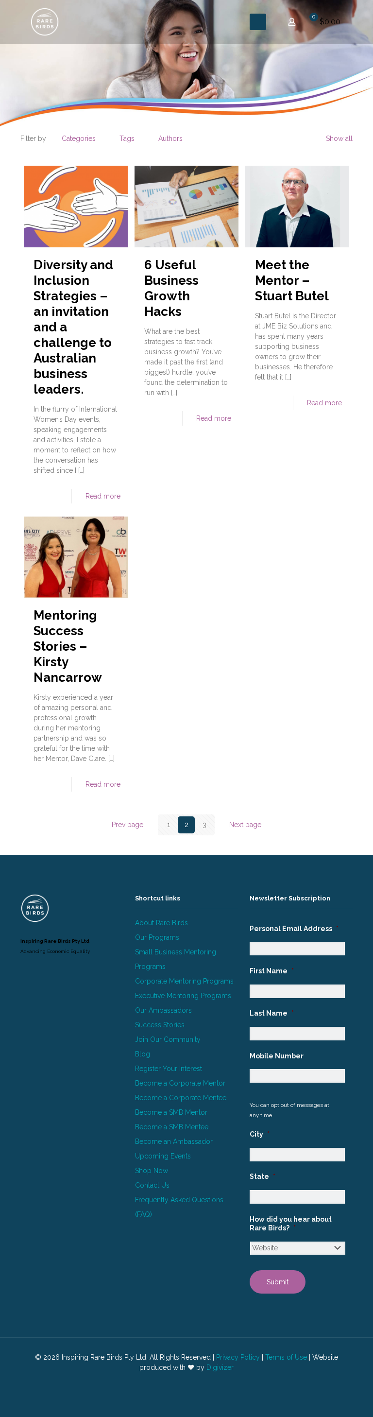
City (260, 1134)
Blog (142, 1054)
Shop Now (151, 1171)
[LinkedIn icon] (181, 1382)
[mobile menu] (258, 22)
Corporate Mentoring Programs (184, 981)
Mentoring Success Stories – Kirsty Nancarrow (68, 646)
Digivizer (220, 1367)
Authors (170, 138)
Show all (339, 138)
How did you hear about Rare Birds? (291, 1223)
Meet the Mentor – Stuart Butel (292, 280)
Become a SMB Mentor (171, 1112)
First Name (272, 971)
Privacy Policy (238, 1357)
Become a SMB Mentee (171, 1127)
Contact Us (152, 1185)
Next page (245, 825)
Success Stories (160, 1025)
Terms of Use (286, 1357)
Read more (102, 496)
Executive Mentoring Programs (183, 996)
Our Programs (157, 937)
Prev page (127, 825)
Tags (127, 138)
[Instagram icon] (191, 1382)
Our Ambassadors (163, 1010)
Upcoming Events (163, 1156)
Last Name (272, 1013)
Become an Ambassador (174, 1141)
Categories (79, 138)
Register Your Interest (168, 1068)
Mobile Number (277, 1056)
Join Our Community (168, 1039)
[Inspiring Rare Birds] (44, 22)
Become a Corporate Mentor (180, 1083)
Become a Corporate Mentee (180, 1098)
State (262, 1176)
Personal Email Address (294, 929)
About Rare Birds (161, 923)
